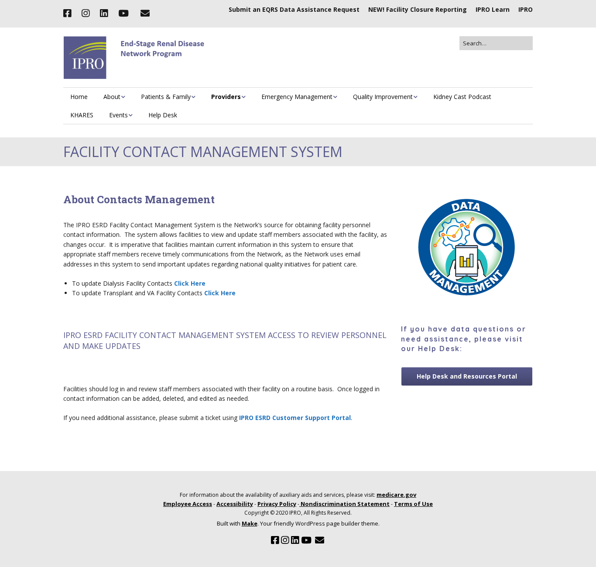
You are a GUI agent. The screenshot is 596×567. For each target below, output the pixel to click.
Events (118, 115)
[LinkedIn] (104, 13)
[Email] (145, 13)
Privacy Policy (276, 504)
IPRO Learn (493, 9)
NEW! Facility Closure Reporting (417, 9)
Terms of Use (413, 504)
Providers (226, 96)
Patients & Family (166, 96)
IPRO (525, 9)
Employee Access (187, 504)
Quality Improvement (383, 96)
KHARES (81, 115)
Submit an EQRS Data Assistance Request (294, 9)
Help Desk (162, 115)
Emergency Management (296, 96)
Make (249, 523)
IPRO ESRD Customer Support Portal (295, 417)
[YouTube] (123, 13)
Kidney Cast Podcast (462, 96)
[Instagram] (85, 13)
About (111, 96)
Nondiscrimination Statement (344, 504)
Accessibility (234, 504)
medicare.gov (396, 495)
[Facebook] (69, 13)
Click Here (190, 283)
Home (79, 96)
